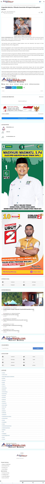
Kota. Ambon (4, 405)
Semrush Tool (4, 467)
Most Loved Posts (5, 477)
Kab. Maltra (4, 393)
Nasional (4, 410)
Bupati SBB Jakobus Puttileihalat (8, 376)
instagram (13, 284)
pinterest (12, 362)
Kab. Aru (11, 84)
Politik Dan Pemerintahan (8, 5)
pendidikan (4, 422)
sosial (3, 437)
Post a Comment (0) (22, 118)
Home (2, 5)
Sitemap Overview (5, 473)
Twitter (14, 87)
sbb (3, 431)
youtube (33, 284)
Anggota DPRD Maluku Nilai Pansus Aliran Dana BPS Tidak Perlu (15, 320)
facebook (12, 282)
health (3, 382)
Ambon (7, 84)
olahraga (4, 412)
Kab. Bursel (16, 84)
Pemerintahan (5, 418)
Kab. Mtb (4, 397)
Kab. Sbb (4, 399)
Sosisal (3, 439)
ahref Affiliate (4, 469)
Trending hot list (5, 474)
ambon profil (4, 374)
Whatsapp (20, 87)
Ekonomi (3, 380)
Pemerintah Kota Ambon (6, 416)
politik (3, 424)
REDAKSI (3, 429)
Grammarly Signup (5, 476)
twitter (34, 356)
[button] (44, 2)
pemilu (3, 420)
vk (33, 362)
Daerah (3, 378)
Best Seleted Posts (5, 465)
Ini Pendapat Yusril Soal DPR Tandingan (11, 314)
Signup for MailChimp (6, 464)
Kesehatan (4, 403)
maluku (3, 408)
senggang (4, 433)
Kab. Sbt (26, 84)
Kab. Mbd (22, 84)
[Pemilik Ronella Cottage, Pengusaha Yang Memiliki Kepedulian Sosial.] (22, 299)
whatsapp (34, 282)
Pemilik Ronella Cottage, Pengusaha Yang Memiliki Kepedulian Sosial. (18, 309)
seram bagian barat (6, 435)
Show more (41, 96)
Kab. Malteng (4, 391)
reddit (34, 359)
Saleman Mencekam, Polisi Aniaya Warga (11, 330)
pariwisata (4, 414)
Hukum (3, 384)
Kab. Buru (4, 389)
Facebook (9, 87)
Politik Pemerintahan (6, 427)
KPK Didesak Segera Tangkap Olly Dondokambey (12, 325)
